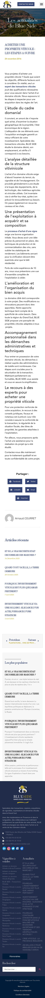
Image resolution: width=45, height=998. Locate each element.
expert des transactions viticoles (20, 86)
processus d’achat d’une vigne (22, 231)
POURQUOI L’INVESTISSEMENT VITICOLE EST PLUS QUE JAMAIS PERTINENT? (21, 587)
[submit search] (40, 969)
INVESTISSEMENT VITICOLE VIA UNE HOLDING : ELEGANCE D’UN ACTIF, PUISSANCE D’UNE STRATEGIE (32, 903)
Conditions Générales (23, 995)
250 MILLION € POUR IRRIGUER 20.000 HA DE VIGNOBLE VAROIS (32, 947)
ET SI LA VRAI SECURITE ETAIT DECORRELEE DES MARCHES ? (30, 867)
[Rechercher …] (19, 969)
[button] (41, 4)
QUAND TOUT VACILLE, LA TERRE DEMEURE (31, 877)
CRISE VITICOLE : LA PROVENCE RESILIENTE (32, 939)
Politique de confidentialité (22, 990)
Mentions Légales (23, 986)
